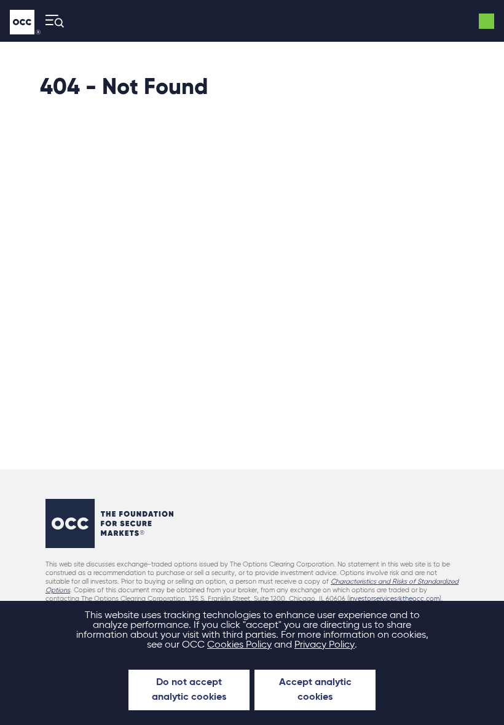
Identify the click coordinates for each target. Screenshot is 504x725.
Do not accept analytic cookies (189, 690)
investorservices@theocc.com (394, 598)
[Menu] (51, 21)
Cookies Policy (239, 645)
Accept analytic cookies (315, 690)
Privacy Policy (324, 645)
